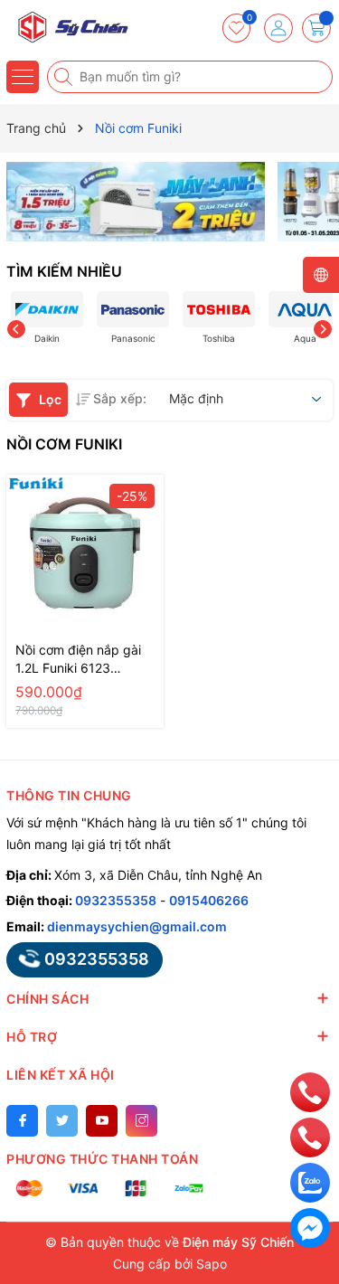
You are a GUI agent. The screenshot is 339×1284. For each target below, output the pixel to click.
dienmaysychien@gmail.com (137, 926)
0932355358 (115, 900)
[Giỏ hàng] (316, 28)
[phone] (310, 1091)
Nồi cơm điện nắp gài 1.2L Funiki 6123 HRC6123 (78, 659)
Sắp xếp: (119, 398)
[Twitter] (62, 1121)
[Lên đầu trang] (310, 1051)
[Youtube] (102, 1121)
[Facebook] (22, 1121)
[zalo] (310, 1181)
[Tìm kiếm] (65, 77)
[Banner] (135, 201)
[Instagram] (141, 1121)
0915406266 (209, 900)
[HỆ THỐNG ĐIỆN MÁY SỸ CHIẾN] (68, 27)
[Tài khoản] (278, 28)
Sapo (211, 1263)
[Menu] (22, 77)
